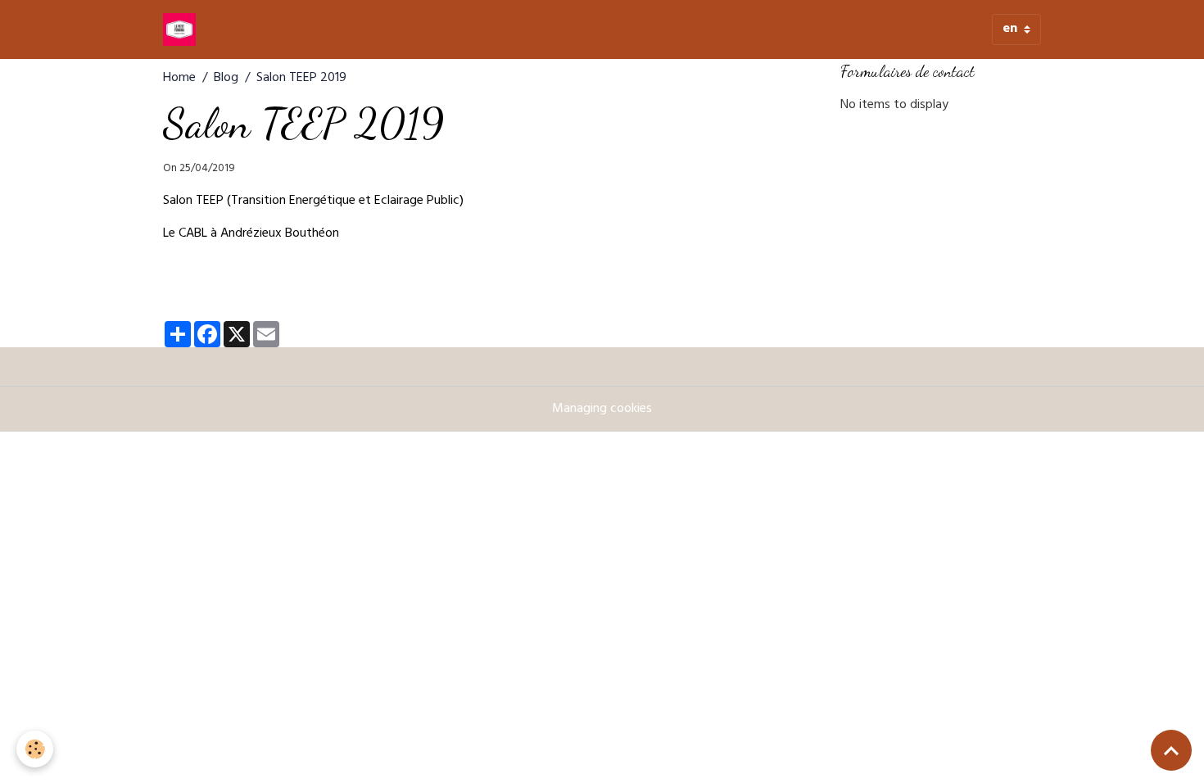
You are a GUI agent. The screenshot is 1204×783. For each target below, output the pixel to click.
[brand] (182, 29)
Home (179, 78)
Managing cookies (602, 409)
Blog (226, 78)
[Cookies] (34, 749)
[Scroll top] (1171, 750)
